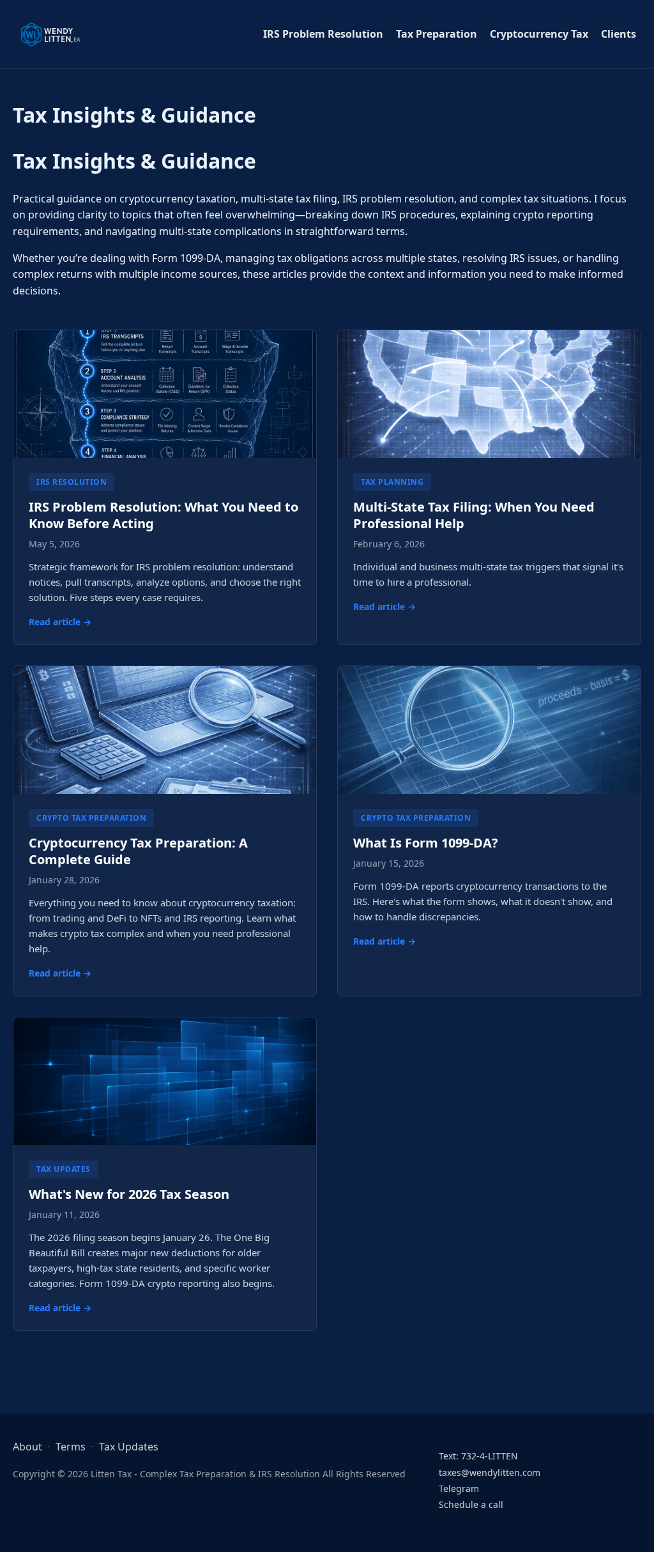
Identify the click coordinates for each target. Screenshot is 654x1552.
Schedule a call (471, 1504)
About (27, 1447)
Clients (618, 34)
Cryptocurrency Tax (539, 34)
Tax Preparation (436, 34)
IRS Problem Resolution (323, 34)
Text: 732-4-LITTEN (478, 1456)
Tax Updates (128, 1447)
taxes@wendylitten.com (489, 1472)
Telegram (459, 1488)
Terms (71, 1447)
